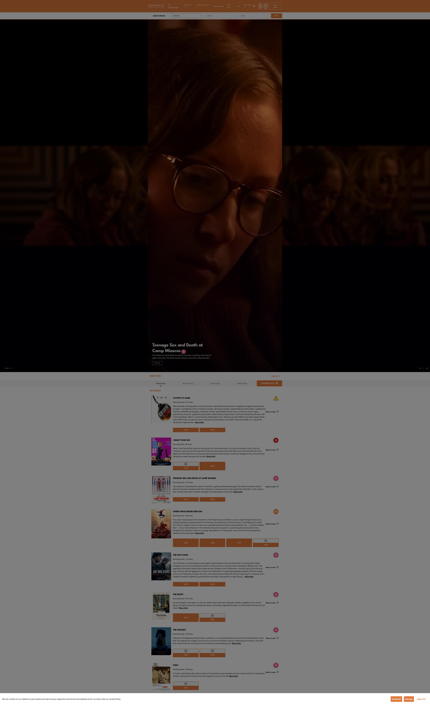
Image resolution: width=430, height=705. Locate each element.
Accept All (396, 699)
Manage (409, 699)
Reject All (421, 699)
